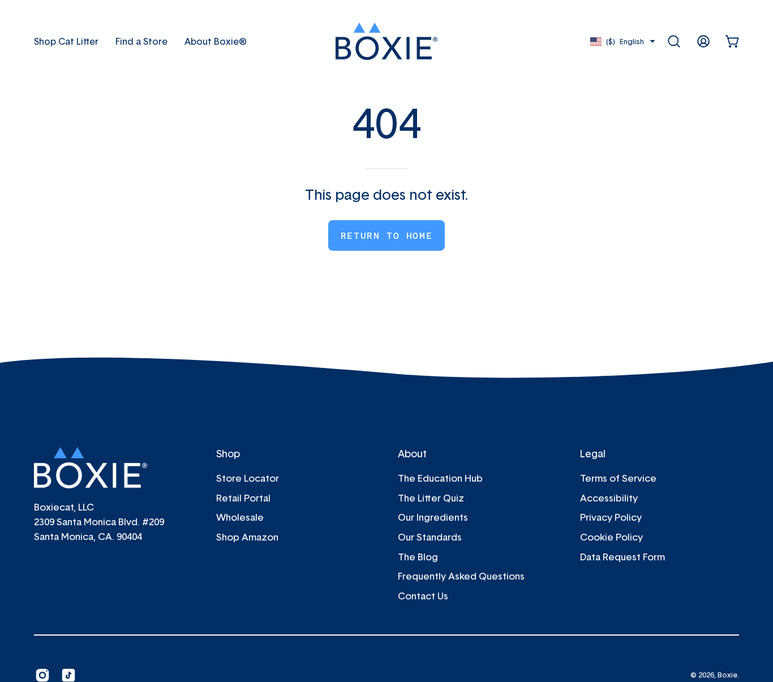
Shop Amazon (247, 536)
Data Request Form (622, 556)
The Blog (418, 556)
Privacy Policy (611, 517)
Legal (592, 453)
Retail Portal (243, 497)
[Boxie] (386, 41)
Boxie (727, 675)
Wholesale (240, 517)
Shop (228, 453)
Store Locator (247, 477)
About (412, 453)
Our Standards (430, 536)
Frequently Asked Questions (461, 575)
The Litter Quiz (431, 497)
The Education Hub (440, 477)
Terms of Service (618, 477)
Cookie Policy (611, 536)
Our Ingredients (433, 517)
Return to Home (386, 235)
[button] (215, 41)
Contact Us (423, 595)
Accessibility (609, 497)
